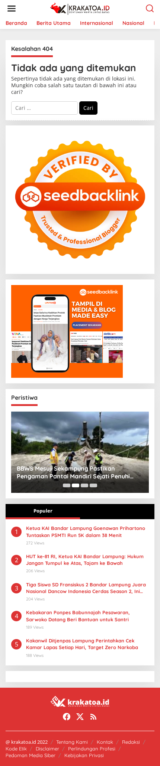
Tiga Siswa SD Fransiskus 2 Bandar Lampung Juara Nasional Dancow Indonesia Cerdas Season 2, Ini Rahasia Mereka (86, 588)
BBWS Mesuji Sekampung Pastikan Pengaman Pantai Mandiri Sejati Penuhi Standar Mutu (73, 472)
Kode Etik (16, 749)
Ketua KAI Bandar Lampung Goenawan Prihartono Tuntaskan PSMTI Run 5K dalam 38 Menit (85, 531)
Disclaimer (47, 749)
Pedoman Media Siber (30, 755)
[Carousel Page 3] (84, 485)
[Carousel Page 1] (66, 485)
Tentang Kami (72, 742)
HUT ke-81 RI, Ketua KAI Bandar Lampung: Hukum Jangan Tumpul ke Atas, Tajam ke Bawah (85, 559)
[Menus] (11, 8)
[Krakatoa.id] (81, 8)
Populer (42, 510)
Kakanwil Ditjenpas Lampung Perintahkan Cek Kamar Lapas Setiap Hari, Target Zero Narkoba (82, 644)
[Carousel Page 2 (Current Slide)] (75, 485)
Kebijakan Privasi (84, 755)
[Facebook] (66, 716)
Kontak (105, 742)
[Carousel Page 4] (93, 485)
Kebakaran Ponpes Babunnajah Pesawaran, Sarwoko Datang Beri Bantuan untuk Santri (78, 615)
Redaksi (131, 742)
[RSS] (93, 716)
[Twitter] (80, 716)
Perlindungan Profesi (91, 749)
